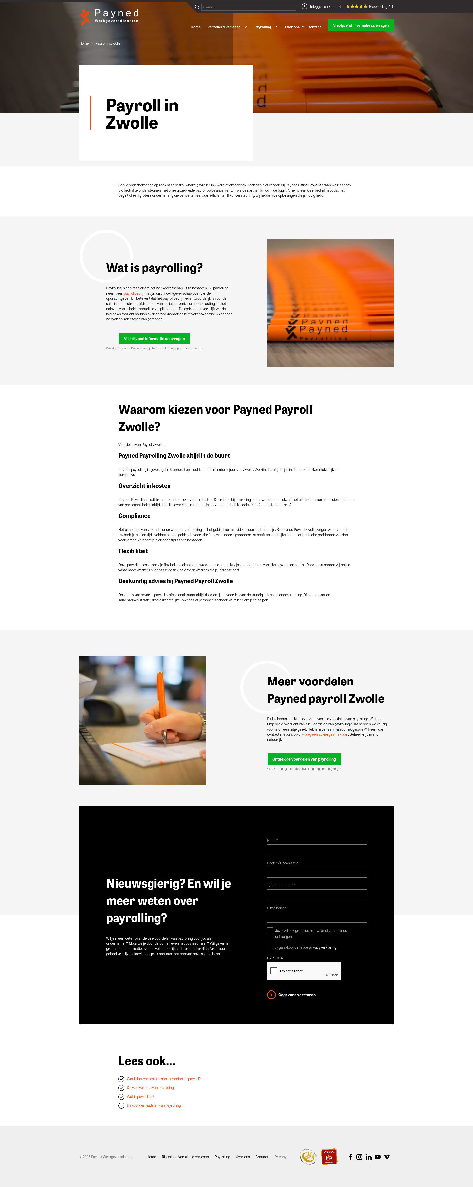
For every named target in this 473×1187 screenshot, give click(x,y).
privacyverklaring (322, 947)
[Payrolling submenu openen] (275, 27)
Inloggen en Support (325, 6)
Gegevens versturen (297, 994)
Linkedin (369, 1157)
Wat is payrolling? (140, 1096)
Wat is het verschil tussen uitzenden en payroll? (164, 1078)
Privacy (281, 1156)
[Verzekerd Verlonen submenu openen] (245, 27)
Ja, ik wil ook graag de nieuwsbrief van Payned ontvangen (311, 933)
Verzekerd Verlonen (224, 27)
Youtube (378, 1157)
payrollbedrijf (134, 293)
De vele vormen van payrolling (150, 1087)
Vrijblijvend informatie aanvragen (361, 25)
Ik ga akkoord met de (305, 947)
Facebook (350, 1157)
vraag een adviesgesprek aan (325, 734)
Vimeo (387, 1157)
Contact (314, 27)
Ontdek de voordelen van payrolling (304, 759)
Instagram (359, 1157)
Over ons (292, 27)
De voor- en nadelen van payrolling (154, 1105)
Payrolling (262, 27)
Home (196, 27)
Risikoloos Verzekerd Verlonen (185, 1156)
